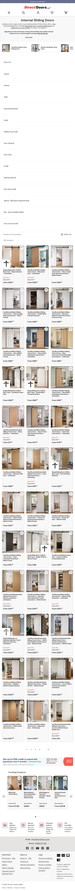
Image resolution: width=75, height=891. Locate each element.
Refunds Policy (43, 861)
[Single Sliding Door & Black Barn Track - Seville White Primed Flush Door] (37, 377)
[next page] (52, 750)
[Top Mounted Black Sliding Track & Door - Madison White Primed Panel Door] (13, 669)
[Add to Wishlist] (22, 248)
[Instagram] (32, 848)
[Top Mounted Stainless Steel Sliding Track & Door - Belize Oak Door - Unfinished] (13, 416)
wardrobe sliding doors (44, 26)
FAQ (29, 858)
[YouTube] (37, 848)
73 (48, 749)
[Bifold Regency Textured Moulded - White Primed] (45, 783)
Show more (28, 37)
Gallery (4, 865)
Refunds (9, 888)
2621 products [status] (8, 240)
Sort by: (12, 234)
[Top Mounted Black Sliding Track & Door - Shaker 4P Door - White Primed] (62, 502)
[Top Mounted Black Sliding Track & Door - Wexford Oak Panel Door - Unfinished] (62, 581)
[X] (47, 848)
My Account (6, 858)
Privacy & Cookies (44, 865)
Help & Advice (7, 861)
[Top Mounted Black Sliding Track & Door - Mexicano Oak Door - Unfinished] (13, 458)
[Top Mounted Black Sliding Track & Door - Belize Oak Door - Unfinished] (37, 256)
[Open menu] (9, 13)
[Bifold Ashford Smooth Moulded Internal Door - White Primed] (30, 783)
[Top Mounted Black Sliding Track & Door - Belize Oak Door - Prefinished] (37, 711)
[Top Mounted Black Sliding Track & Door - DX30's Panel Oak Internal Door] (13, 711)
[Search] (23, 13)
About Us (23, 858)
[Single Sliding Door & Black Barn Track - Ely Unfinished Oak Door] (62, 458)
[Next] (71, 796)
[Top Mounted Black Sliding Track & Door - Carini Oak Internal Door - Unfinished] (62, 416)
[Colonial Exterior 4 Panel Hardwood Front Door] (60, 783)
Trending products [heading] (17, 772)
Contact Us (24, 861)
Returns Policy (25, 868)
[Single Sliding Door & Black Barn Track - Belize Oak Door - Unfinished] (13, 256)
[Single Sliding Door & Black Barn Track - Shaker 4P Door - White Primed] (37, 542)
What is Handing (8, 868)
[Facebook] (27, 848)
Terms (4, 888)
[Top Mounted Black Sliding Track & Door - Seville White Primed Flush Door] (37, 299)
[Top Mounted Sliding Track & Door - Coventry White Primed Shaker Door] (62, 542)
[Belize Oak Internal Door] (14, 783)
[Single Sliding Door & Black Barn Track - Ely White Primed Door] (13, 377)
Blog (13, 858)
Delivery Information (27, 865)
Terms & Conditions (45, 858)
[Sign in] (38, 13)
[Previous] (4, 796)
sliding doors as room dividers (20, 28)
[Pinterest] (42, 848)
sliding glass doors (30, 26)
